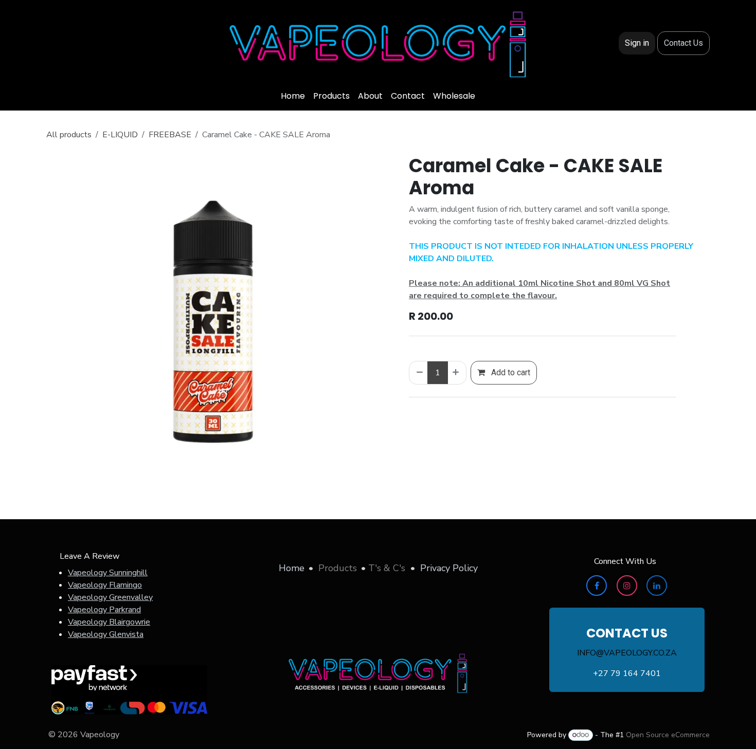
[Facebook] (596, 585)
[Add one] (456, 372)
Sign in (637, 43)
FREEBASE (170, 134)
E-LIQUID (120, 134)
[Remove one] (418, 372)
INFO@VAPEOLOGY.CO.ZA (627, 653)
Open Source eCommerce (668, 735)
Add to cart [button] (509, 372)
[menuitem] (293, 96)
